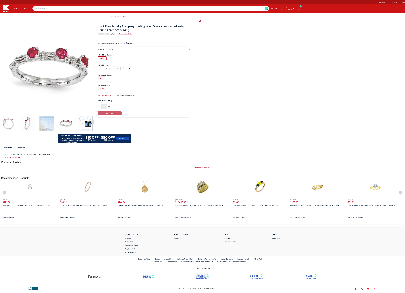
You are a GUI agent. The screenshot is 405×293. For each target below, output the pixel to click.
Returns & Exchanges (131, 245)
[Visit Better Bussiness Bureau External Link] (33, 288)
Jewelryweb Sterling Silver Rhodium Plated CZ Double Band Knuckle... (27, 205)
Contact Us (128, 238)
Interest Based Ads (227, 259)
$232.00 (5, 200)
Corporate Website (144, 259)
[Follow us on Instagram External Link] (374, 289)
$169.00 (294, 202)
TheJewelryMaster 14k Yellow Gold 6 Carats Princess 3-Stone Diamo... (199, 205)
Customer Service (131, 234)
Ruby (103, 88)
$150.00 (235, 200)
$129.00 (6, 202)
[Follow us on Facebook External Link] (355, 289)
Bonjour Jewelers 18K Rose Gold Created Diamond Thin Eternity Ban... (84, 205)
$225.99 (350, 200)
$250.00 (293, 200)
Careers (157, 259)
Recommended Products (15, 177)
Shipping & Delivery (131, 249)
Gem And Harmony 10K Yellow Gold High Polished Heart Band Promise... (315, 205)
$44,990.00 (179, 200)
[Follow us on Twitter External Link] (362, 289)
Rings (124, 16)
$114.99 (237, 202)
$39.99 (351, 202)
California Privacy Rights (185, 259)
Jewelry (118, 16)
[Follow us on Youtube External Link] (368, 289)
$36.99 (63, 202)
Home (112, 16)
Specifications (21, 147)
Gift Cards (177, 238)
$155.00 (62, 200)
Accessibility (168, 259)
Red (102, 78)
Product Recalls (172, 261)
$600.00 (120, 200)
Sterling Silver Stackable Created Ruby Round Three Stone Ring (27, 154)
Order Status (129, 242)
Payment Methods (243, 259)
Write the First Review (125, 34)
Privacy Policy (258, 259)
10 (131, 68)
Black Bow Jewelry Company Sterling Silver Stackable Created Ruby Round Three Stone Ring (141, 28)
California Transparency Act (207, 259)
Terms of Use (158, 261)
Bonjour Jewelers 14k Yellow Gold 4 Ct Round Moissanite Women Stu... (372, 205)
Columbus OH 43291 (109, 95)
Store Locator (276, 238)
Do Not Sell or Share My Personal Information (232, 261)
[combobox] (150, 8)
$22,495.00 (180, 202)
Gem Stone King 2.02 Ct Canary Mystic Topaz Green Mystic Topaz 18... (257, 205)
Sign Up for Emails (130, 252)
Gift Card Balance (230, 242)
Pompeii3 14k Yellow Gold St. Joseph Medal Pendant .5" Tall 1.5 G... (141, 205)
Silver (103, 58)
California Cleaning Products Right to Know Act (197, 261)
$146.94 (122, 202)
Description (8, 147)
